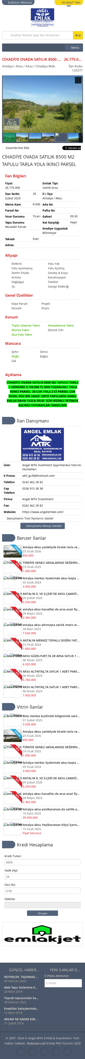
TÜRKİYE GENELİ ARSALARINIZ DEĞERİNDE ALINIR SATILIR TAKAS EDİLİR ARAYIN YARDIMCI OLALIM (51, 563)
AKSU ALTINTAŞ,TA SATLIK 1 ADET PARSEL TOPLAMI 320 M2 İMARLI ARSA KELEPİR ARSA (51, 671)
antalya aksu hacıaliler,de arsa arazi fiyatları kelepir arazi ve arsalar (51, 609)
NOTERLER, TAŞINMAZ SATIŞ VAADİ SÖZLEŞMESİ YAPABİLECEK (21, 977)
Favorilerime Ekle (17, 148)
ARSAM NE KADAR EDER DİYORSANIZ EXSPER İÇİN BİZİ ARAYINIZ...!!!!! (21, 1019)
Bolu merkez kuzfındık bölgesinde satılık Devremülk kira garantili (51, 716)
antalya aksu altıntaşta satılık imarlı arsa (51, 625)
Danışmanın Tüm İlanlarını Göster (30, 518)
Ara (78, 35)
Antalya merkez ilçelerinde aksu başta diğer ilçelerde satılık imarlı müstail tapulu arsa (51, 578)
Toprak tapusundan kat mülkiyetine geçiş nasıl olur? (21, 998)
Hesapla (42, 913)
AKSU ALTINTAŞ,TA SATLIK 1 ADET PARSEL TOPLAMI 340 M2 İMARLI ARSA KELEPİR (51, 687)
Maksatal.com (36, 1043)
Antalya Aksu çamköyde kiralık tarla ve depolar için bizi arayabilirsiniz (51, 547)
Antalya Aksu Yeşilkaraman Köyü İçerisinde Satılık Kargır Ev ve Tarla (51, 825)
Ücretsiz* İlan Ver (71, 2)
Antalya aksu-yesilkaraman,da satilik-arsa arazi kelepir (51, 809)
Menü (75, 48)
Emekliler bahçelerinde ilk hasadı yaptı (21, 1009)
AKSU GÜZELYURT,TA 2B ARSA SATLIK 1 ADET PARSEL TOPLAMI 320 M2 (51, 656)
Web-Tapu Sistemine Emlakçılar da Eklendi (21, 987)
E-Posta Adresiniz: (57, 976)
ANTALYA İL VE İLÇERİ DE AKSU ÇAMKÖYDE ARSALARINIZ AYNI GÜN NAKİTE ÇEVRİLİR (51, 594)
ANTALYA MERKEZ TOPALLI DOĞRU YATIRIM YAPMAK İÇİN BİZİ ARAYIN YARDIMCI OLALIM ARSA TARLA (51, 640)
